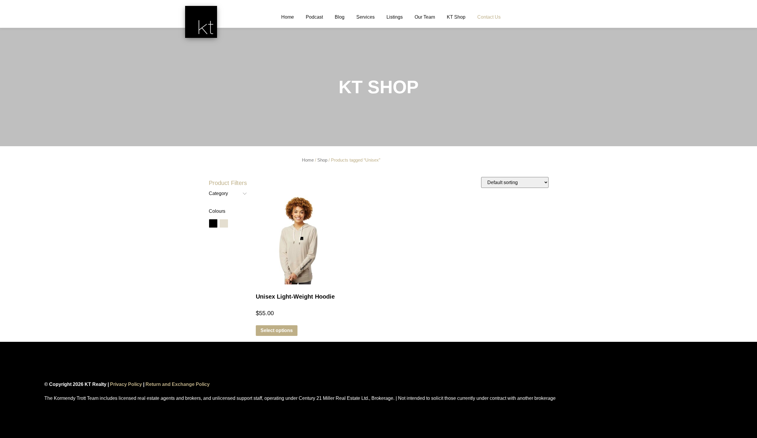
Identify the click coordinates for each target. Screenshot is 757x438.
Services (365, 17)
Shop (322, 160)
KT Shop (456, 17)
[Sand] (223, 223)
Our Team (425, 17)
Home (287, 17)
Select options (277, 330)
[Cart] (516, 18)
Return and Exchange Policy (177, 384)
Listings (394, 17)
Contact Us (489, 17)
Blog (339, 17)
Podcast (314, 17)
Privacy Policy (126, 384)
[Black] (213, 223)
